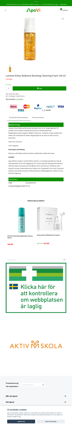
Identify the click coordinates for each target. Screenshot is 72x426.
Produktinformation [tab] (18, 117)
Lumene (19, 99)
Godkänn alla (21, 421)
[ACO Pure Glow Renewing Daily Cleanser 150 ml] (21, 220)
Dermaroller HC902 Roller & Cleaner (48, 235)
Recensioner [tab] (38, 117)
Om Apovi (10, 402)
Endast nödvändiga (50, 421)
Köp (40, 88)
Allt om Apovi (11, 396)
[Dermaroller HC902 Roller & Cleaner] (51, 219)
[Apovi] (33, 10)
